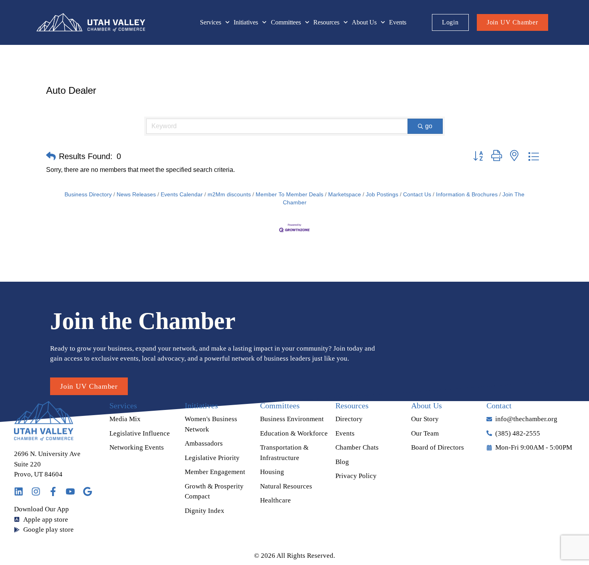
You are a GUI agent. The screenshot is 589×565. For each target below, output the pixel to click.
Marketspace (344, 195)
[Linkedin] (18, 491)
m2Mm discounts (229, 195)
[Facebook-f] (53, 491)
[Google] (87, 491)
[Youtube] (70, 491)
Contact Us (417, 195)
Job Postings (382, 195)
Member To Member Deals (289, 195)
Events (397, 22)
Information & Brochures (467, 195)
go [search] (428, 126)
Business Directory (88, 195)
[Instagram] (35, 491)
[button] (51, 156)
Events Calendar (182, 195)
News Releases (136, 195)
